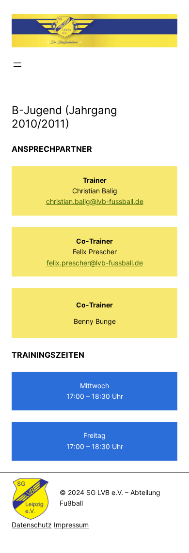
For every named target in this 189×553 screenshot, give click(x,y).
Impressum (71, 525)
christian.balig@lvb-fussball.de (94, 201)
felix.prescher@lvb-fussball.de (95, 263)
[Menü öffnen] (17, 65)
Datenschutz (32, 525)
